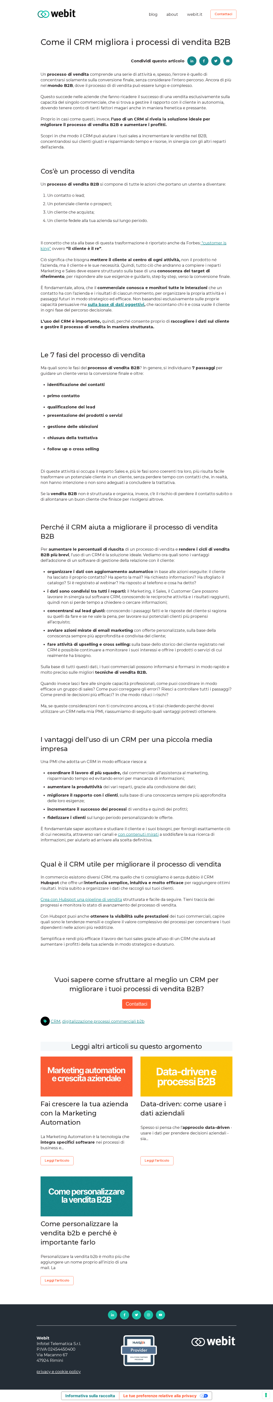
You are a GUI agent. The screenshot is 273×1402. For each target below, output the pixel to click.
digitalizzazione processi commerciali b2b (103, 1021)
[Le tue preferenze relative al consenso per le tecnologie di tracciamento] (266, 1395)
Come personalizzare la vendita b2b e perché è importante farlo (79, 1233)
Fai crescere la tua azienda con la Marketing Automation (84, 1113)
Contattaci (223, 14)
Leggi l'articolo (57, 1160)
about (172, 14)
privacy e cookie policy (59, 1371)
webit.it (194, 14)
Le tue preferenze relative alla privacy (160, 1395)
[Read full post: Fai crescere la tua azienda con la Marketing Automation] (87, 1077)
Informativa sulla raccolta (90, 1395)
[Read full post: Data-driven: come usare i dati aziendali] (186, 1077)
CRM (55, 1021)
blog (153, 14)
